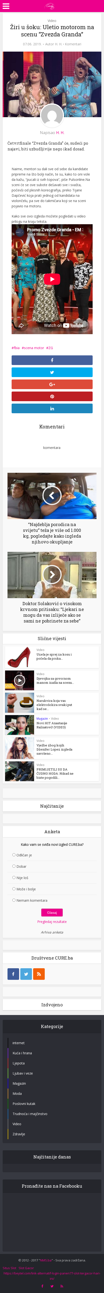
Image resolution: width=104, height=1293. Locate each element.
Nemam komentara (31, 900)
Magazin (42, 719)
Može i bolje (26, 889)
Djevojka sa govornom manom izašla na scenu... (55, 680)
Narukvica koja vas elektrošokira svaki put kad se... (54, 704)
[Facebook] (13, 974)
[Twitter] (26, 974)
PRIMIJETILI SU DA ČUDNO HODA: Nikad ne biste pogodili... (55, 773)
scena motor (34, 347)
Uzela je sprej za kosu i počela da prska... (54, 656)
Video (52, 20)
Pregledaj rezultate (52, 921)
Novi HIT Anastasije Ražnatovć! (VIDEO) (52, 725)
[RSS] (39, 974)
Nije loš (22, 877)
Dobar (21, 866)
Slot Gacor (26, 1268)
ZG (50, 347)
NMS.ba (46, 1260)
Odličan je (24, 855)
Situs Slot (9, 1268)
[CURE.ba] (49, 5)
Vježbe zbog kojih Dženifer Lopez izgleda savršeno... (54, 749)
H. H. (58, 44)
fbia (17, 347)
